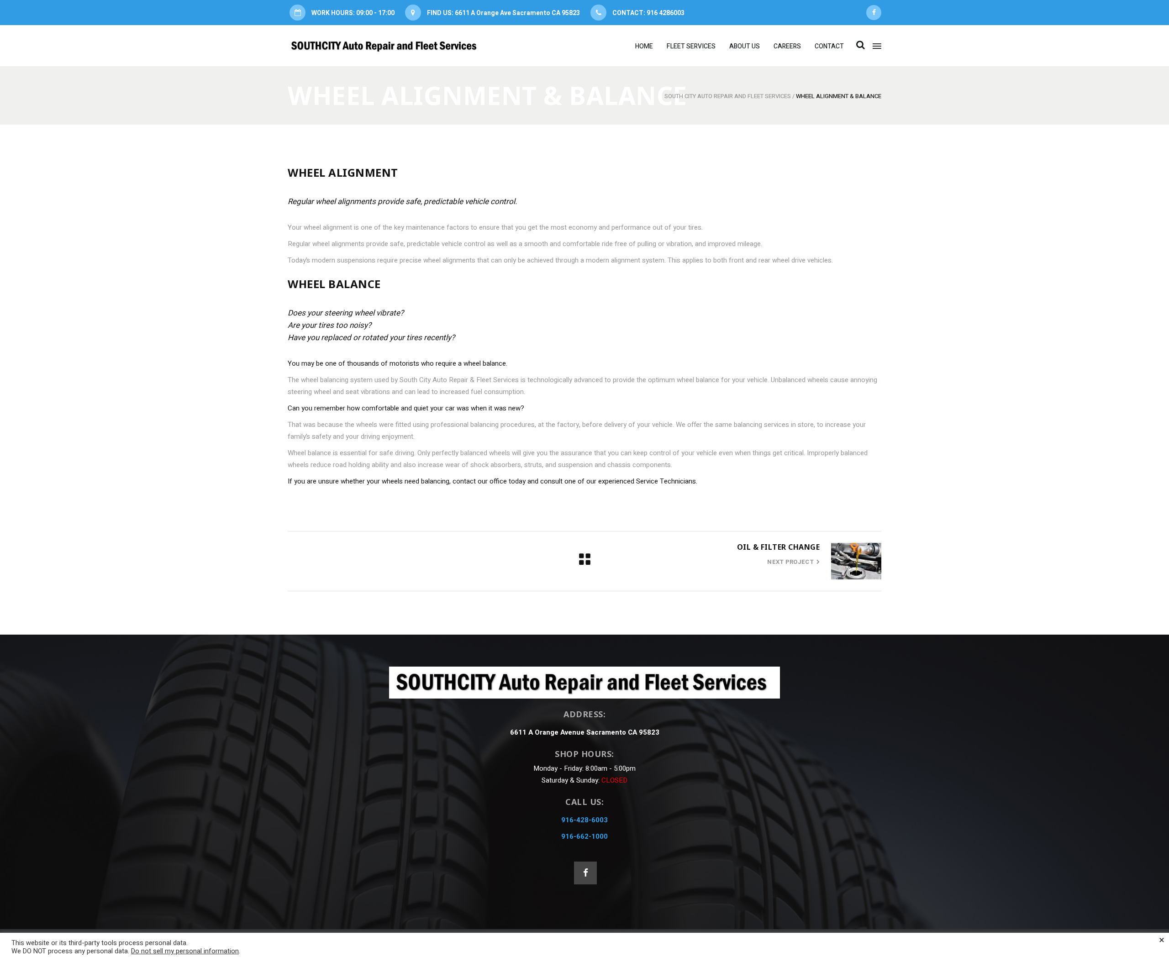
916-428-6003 (584, 820)
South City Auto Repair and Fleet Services (727, 96)
